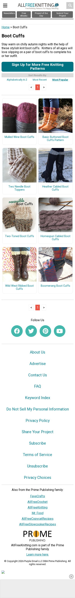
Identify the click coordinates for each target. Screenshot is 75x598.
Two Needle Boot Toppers (19, 188)
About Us (37, 352)
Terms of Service (37, 454)
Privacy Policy (38, 420)
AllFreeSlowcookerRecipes (37, 524)
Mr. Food (37, 513)
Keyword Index (37, 397)
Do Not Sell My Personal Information (37, 409)
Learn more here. (37, 554)
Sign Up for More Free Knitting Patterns (37, 66)
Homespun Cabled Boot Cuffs (55, 238)
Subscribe (37, 443)
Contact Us (37, 375)
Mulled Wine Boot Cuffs (19, 137)
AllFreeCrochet (38, 502)
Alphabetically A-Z (17, 79)
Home (6, 27)
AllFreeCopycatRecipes (37, 519)
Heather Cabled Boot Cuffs (55, 188)
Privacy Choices (37, 477)
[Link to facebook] (17, 331)
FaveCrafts (37, 496)
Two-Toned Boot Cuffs (19, 236)
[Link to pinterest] (45, 331)
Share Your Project (37, 431)
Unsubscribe (37, 466)
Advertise (37, 363)
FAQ (37, 386)
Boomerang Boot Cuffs (55, 285)
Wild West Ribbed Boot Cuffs (19, 287)
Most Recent (40, 79)
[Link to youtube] (59, 331)
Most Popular (60, 79)
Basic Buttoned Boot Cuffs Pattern (55, 139)
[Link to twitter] (31, 331)
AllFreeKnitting (38, 507)
